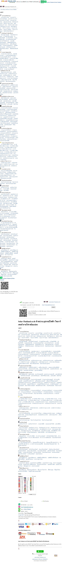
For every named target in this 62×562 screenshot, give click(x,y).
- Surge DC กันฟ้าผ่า (25, 337)
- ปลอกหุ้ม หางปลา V (35, 351)
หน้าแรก (18, 1)
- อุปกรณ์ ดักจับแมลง (9, 102)
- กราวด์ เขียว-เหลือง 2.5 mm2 (37, 398)
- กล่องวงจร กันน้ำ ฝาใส (43, 368)
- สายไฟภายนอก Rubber (5, 162)
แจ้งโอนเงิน (35, 1)
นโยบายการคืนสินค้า (42, 559)
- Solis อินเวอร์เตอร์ (55, 452)
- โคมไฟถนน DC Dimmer (55, 427)
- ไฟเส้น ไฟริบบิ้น (12, 206)
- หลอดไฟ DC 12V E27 (33, 427)
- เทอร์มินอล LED (10, 76)
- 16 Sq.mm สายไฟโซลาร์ (9, 134)
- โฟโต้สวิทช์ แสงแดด (29, 346)
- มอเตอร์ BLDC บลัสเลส (5, 258)
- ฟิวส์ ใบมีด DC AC (50, 336)
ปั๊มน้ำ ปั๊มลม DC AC (5, 269)
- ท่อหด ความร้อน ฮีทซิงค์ (53, 367)
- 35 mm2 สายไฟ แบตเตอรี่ (11, 109)
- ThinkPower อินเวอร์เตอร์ (53, 449)
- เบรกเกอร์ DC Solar (4, 17)
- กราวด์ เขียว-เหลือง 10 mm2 (33, 400)
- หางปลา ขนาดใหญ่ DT (8, 69)
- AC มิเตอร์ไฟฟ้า (52, 341)
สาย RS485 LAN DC (5, 169)
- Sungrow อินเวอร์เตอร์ (31, 450)
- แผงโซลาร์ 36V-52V (32, 423)
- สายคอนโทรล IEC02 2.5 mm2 (54, 401)
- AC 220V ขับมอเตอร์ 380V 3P (6, 222)
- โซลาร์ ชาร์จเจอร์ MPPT (10, 183)
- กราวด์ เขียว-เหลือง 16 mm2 (46, 400)
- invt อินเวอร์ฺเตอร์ (31, 453)
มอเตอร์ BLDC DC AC (6, 256)
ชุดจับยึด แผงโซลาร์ (5, 248)
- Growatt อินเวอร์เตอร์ (41, 450)
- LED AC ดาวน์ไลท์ (9, 204)
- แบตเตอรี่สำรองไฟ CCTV (28, 380)
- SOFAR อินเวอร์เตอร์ (33, 449)
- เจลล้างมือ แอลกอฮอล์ (25, 375)
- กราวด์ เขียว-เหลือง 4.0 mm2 (50, 398)
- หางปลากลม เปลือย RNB (41, 352)
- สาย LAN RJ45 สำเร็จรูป (35, 413)
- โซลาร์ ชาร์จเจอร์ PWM (35, 420)
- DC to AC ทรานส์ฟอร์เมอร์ (45, 437)
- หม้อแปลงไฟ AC (4, 211)
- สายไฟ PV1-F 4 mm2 (24, 362)
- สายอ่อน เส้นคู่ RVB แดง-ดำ (30, 414)
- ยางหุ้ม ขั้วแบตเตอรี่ (53, 384)
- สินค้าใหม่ (15, 104)
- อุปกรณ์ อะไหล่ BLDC (41, 464)
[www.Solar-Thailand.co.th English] (3, 6)
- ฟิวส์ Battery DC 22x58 (41, 336)
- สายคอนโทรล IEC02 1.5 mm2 (41, 401)
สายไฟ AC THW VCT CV (5, 161)
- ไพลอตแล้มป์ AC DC (39, 344)
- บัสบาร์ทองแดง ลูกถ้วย (10, 81)
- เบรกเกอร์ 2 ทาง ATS (12, 18)
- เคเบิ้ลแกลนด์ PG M (4, 85)
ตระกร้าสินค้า (30, 1)
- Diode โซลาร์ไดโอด (37, 393)
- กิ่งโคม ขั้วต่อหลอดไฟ (31, 432)
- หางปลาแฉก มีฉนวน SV (34, 354)
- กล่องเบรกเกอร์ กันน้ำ (10, 88)
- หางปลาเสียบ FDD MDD (10, 63)
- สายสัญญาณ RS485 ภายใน (10, 173)
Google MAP (21, 515)
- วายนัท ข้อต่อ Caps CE (43, 362)
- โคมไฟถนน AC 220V (12, 197)
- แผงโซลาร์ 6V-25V (4, 187)
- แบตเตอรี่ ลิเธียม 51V (31, 384)
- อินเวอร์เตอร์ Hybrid (10, 243)
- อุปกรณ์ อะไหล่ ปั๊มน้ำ (12, 274)
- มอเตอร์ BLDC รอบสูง (13, 259)
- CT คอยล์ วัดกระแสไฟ (7, 36)
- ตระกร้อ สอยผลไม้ (38, 374)
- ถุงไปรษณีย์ (9, 104)
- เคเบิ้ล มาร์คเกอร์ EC (6, 86)
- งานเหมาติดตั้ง (5, 188)
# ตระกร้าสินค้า (13, 9)
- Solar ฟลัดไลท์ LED (35, 430)
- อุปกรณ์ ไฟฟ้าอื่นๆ (38, 370)
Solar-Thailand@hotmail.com (48, 304)
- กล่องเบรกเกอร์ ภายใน (33, 368)
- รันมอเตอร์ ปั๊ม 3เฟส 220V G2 (52, 442)
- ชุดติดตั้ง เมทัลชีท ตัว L (5, 251)
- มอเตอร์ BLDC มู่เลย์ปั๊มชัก (35, 462)
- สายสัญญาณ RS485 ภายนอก (48, 413)
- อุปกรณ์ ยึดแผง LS (13, 250)
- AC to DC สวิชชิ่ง (12, 211)
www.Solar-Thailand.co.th (54, 302)
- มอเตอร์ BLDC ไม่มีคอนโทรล (29, 464)
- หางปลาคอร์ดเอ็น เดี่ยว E (10, 55)
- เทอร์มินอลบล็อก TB (7, 75)
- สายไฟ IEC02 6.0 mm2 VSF (37, 403)
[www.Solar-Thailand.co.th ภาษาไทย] (1, 6)
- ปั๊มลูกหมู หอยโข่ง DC (31, 469)
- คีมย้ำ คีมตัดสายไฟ (4, 98)
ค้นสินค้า (53, 307)
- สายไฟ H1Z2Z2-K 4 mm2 (36, 360)
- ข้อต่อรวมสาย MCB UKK (6, 72)
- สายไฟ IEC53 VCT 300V (26, 409)
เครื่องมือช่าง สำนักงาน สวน (7, 96)
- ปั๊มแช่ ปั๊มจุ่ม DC (4, 271)
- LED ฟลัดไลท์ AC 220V (32, 429)
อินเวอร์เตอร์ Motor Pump (6, 221)
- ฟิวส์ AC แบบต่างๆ (6, 27)
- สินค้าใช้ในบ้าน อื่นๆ (44, 375)
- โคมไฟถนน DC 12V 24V (7, 195)
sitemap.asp (35, 559)
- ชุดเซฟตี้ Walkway (29, 459)
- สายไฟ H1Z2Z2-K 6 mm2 (47, 360)
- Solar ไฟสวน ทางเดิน (7, 203)
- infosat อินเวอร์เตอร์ (10, 244)
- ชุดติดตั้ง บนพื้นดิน (8, 253)
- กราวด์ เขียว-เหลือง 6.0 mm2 (10, 147)
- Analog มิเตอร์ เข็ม (27, 342)
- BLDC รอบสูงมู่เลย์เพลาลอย (6, 261)
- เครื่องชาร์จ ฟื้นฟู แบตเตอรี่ (51, 380)
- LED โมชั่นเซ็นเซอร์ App (50, 432)
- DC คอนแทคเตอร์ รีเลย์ (10, 39)
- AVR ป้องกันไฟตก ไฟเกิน (51, 436)
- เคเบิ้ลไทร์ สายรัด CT (32, 367)
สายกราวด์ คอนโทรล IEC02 (7, 142)
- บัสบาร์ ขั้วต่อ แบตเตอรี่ (29, 385)
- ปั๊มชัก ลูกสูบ (15, 272)
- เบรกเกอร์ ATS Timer (25, 334)
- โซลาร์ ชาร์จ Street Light (5, 182)
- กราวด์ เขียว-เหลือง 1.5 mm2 (6, 144)
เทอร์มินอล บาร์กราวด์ (5, 70)
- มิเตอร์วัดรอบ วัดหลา (49, 346)
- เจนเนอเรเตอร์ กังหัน (49, 423)
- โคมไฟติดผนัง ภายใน (55, 430)
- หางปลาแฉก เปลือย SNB (8, 59)
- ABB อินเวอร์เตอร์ (6, 240)
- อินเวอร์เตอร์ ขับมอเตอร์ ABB (50, 443)
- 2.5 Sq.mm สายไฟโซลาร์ (35, 390)
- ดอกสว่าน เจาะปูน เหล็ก (48, 374)
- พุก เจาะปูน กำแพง (8, 254)
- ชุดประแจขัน (12, 98)
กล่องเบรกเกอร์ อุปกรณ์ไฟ (7, 83)
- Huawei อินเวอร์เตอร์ (7, 235)
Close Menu (2, 9)
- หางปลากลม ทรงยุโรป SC (6, 53)
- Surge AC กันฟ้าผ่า (7, 29)
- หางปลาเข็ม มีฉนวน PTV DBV (30, 355)
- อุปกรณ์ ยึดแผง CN (4, 250)
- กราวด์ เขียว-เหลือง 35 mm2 (9, 152)
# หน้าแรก (7, 9)
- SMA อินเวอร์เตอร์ (10, 237)
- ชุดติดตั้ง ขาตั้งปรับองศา (52, 457)
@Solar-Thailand (50, 2)
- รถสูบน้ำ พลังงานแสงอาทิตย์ (34, 471)
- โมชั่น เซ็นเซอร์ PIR (48, 344)
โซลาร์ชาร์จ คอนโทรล (6, 180)
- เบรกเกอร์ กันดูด (38, 333)
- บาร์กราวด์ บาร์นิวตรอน (12, 78)
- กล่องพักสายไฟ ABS (7, 91)
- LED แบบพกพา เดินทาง (11, 200)
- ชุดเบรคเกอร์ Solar (6, 21)
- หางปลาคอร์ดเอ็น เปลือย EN (28, 352)
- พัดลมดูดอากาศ (8, 266)
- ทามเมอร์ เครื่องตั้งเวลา (7, 45)
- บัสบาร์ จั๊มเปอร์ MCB (34, 363)
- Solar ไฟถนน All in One (25, 430)
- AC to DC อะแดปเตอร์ (40, 436)
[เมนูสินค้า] (42, 1)
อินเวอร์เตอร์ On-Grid (6, 232)
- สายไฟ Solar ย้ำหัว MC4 (11, 139)
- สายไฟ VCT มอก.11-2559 (8, 164)
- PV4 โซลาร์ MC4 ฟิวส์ (9, 137)
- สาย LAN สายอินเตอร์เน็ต (6, 170)
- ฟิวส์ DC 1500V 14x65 (12, 24)
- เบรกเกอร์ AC (12, 17)
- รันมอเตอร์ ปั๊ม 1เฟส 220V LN (38, 442)
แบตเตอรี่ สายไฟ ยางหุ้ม (6, 106)
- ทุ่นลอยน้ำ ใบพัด (7, 264)
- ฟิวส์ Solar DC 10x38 (44, 334)
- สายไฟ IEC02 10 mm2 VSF (8, 158)
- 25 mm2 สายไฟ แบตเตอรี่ (35, 379)
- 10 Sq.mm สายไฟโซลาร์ (25, 391)
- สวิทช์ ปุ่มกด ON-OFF (10, 47)
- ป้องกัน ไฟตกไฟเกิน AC (8, 31)
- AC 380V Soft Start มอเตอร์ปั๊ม (10, 227)
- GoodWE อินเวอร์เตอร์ (9, 241)
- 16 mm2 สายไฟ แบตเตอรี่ (5, 107)
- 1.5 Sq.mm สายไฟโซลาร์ (5, 129)
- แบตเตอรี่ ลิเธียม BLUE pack (11, 120)
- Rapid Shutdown (9, 246)
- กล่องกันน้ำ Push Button (6, 92)
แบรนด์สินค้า (23, 1)
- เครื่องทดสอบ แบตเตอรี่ (9, 112)
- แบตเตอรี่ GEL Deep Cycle (37, 382)
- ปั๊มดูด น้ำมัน (3, 274)
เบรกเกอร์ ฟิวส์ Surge (6, 15)
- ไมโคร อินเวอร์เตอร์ (5, 234)
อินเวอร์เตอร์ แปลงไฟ (6, 210)
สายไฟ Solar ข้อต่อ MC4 (6, 128)
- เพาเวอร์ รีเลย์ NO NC (49, 342)
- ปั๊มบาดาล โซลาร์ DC (7, 272)
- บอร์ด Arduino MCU (13, 176)
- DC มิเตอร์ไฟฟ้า (9, 37)
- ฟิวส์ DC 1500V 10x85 (8, 23)
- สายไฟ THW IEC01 (33, 407)
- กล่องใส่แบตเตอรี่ (7, 124)
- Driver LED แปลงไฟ (4, 194)
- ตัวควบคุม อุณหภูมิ (4, 34)
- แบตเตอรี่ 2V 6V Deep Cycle (8, 117)
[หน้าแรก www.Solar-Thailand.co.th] (8, 1)
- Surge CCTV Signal (42, 337)
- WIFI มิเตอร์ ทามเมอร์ (32, 341)
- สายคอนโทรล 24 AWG (42, 414)
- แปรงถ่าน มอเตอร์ (35, 465)
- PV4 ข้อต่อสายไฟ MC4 (48, 391)
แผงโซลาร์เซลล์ (5, 185)
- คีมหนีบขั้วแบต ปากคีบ (40, 385)
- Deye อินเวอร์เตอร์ (37, 452)
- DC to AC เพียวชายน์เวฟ (33, 437)
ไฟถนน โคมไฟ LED (5, 192)
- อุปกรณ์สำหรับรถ (6, 101)
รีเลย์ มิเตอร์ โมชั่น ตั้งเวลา (7, 33)
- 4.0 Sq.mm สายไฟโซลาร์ (11, 131)
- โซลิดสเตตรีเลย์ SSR (11, 42)
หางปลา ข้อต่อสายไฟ (6, 52)
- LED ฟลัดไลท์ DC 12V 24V (45, 429)
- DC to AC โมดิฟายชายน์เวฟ (9, 214)
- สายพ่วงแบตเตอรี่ (13, 121)
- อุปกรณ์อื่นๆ (6, 190)
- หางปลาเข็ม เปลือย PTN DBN (43, 355)
